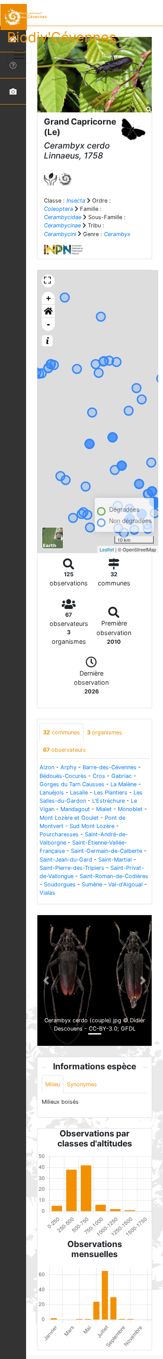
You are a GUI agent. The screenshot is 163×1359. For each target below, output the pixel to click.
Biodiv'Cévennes (61, 37)
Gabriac (121, 776)
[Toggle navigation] (19, 55)
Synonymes (82, 1084)
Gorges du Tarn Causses (72, 784)
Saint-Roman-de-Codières (114, 876)
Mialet (104, 809)
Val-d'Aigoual (125, 884)
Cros (99, 776)
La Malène (123, 784)
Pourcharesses (59, 834)
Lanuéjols (52, 792)
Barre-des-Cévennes (109, 767)
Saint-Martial (115, 859)
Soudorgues (60, 884)
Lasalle (79, 792)
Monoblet (130, 809)
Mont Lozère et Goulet (69, 818)
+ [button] (48, 298)
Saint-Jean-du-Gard (66, 859)
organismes (104, 732)
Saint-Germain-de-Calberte (106, 851)
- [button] (48, 324)
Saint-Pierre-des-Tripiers (72, 868)
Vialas (47, 892)
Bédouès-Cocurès (63, 776)
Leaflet (107, 549)
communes (61, 732)
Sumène (92, 884)
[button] (48, 311)
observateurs (64, 750)
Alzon (47, 767)
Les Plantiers (110, 792)
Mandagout (75, 809)
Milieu (52, 1084)
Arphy (68, 767)
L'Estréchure (108, 801)
